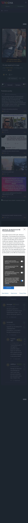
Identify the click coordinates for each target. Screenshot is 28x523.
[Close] (24, 229)
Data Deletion (5, 293)
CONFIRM (8, 287)
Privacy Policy (22, 293)
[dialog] (14, 261)
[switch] (22, 261)
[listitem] (14, 258)
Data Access (14, 293)
